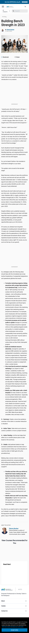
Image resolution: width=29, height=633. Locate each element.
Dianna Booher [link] (10, 29)
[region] (14, 65)
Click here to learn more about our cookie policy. (13, 626)
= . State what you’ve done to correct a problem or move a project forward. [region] (13, 429)
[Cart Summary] (26, 6)
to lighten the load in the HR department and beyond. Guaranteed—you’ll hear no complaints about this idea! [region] (16, 500)
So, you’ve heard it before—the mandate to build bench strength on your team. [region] (13, 162)
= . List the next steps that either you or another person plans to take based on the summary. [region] (13, 437)
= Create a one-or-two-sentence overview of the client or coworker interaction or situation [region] (14, 421)
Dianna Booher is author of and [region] (18, 532)
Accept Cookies (14, 630)
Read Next (7, 564)
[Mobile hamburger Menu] (3, 6)
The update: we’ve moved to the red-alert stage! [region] (12, 169)
